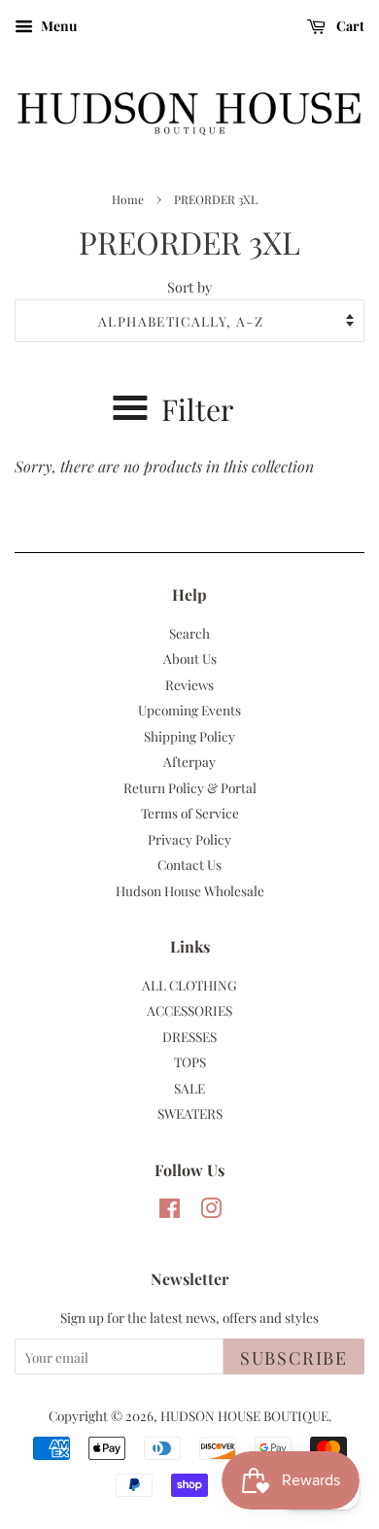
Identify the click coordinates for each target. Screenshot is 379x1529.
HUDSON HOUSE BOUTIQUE (244, 1415)
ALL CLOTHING (189, 984)
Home (128, 199)
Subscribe (294, 1358)
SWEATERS (190, 1113)
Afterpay (189, 761)
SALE (189, 1087)
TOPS (190, 1061)
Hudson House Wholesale (190, 890)
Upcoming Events (189, 709)
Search (189, 633)
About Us (190, 658)
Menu (57, 26)
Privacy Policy (189, 839)
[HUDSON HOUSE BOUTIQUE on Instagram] (211, 1211)
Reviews (189, 684)
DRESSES (189, 1036)
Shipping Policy (189, 736)
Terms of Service (190, 812)
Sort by (189, 286)
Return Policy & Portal (190, 787)
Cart (348, 26)
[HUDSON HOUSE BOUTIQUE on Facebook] (169, 1211)
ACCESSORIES (189, 1010)
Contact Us (189, 864)
